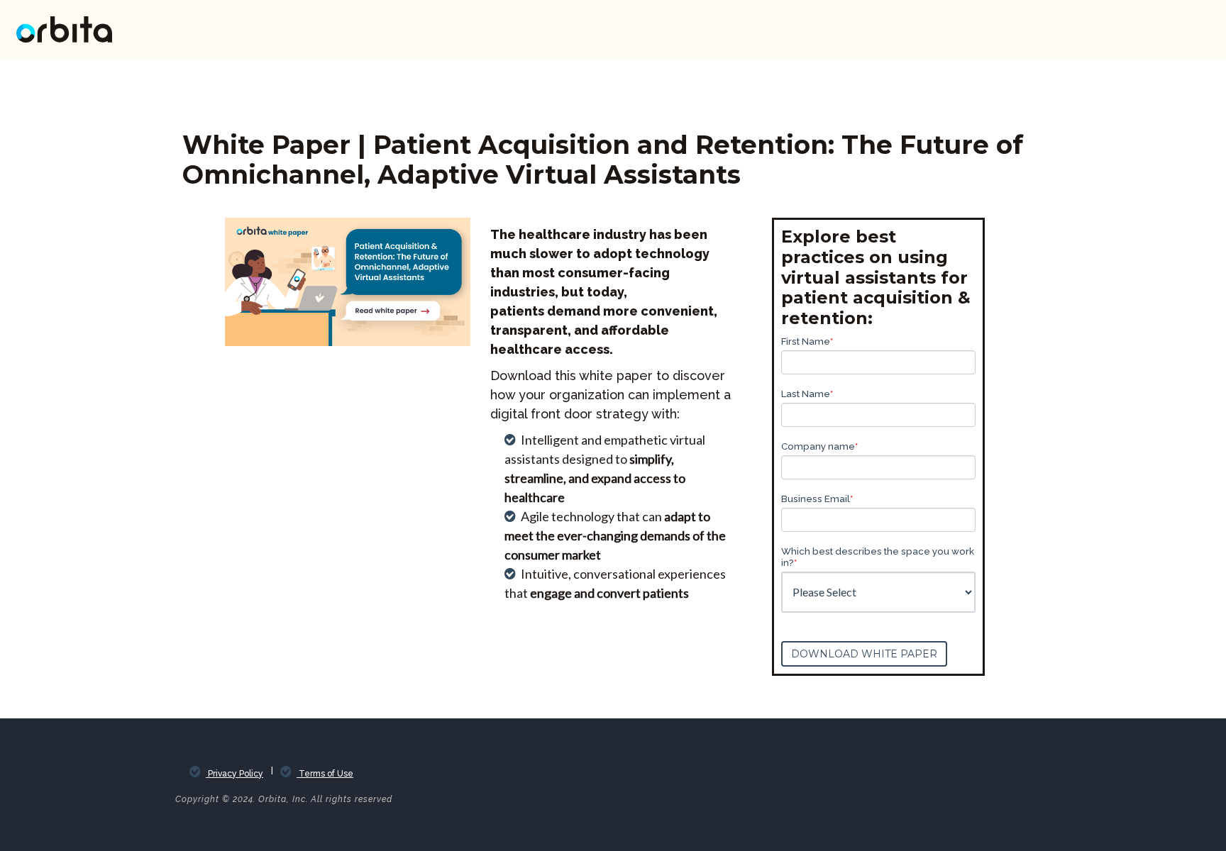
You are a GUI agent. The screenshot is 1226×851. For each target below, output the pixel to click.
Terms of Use (325, 774)
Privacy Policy (234, 774)
